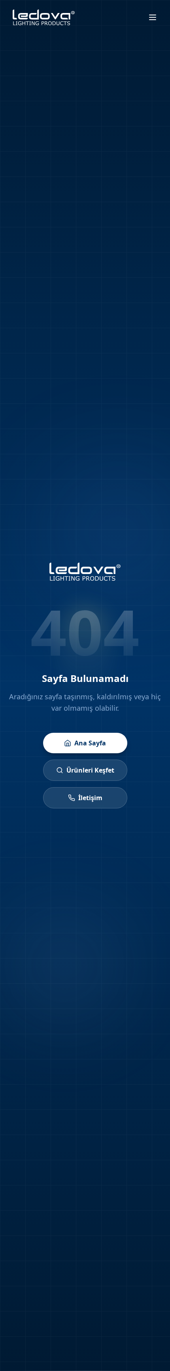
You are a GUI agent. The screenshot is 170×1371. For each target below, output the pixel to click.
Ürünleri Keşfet (90, 770)
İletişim (90, 797)
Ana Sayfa (90, 743)
